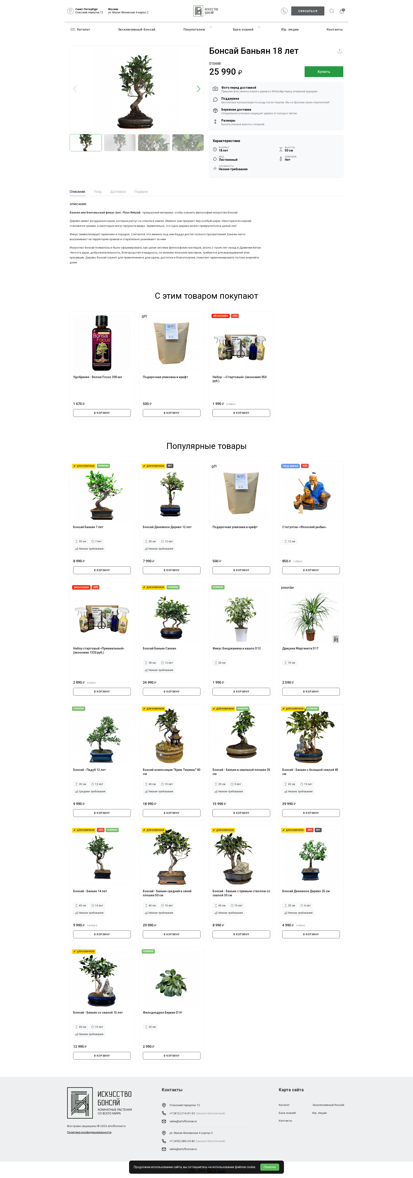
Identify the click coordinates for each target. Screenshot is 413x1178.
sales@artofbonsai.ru (183, 1121)
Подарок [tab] (141, 192)
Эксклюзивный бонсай (137, 29)
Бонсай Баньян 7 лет (88, 527)
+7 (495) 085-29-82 (182, 1141)
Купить (324, 72)
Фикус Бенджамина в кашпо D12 (237, 648)
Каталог (83, 29)
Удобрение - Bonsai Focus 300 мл (97, 377)
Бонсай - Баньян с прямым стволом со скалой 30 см (241, 893)
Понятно (270, 1167)
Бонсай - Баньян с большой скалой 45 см (310, 771)
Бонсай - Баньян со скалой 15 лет (98, 1012)
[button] (199, 89)
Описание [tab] (77, 192)
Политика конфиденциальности (89, 1132)
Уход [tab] (98, 192)
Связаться (307, 11)
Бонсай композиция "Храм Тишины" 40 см (171, 771)
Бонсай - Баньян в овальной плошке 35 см (241, 771)
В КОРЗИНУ (102, 412)
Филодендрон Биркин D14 (162, 1012)
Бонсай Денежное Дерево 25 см (306, 891)
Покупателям (194, 29)
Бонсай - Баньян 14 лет (90, 891)
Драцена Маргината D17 (300, 648)
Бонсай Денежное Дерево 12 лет (167, 527)
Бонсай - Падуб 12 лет (89, 769)
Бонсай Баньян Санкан (159, 648)
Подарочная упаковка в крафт (165, 377)
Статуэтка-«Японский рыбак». (304, 527)
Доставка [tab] (118, 192)
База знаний (243, 29)
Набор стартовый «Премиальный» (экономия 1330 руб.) (98, 650)
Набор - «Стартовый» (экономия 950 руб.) (240, 379)
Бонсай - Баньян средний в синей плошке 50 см (167, 893)
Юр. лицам (290, 29)
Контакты (335, 29)
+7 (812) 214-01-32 (182, 1113)
